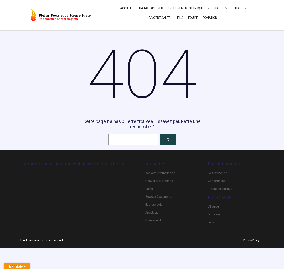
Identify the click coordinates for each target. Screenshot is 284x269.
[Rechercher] (168, 139)
